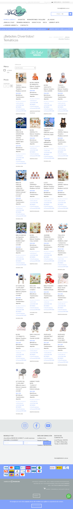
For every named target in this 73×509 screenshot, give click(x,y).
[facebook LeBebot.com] (36, 425)
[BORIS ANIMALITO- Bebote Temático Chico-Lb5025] (35, 123)
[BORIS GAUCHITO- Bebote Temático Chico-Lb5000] (49, 78)
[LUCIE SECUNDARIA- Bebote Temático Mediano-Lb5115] (49, 175)
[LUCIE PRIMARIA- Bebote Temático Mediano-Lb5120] (35, 175)
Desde (5, 83)
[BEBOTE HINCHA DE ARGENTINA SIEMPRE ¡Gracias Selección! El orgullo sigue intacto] (21, 123)
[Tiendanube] (12, 482)
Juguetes (21, 19)
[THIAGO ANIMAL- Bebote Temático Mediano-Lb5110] (21, 78)
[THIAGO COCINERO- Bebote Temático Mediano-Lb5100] (63, 78)
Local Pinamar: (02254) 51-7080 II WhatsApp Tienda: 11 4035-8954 (61, 442)
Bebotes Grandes (34, 361)
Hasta (8, 83)
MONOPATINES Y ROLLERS (36, 19)
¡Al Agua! (51, 19)
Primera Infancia (23, 22)
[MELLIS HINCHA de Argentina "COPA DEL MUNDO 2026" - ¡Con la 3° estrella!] (21, 228)
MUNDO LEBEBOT (10, 19)
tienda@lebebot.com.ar (63, 8)
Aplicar (11, 85)
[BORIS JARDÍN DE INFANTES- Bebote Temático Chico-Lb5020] (35, 77)
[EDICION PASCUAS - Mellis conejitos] (35, 278)
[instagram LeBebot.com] (24, 425)
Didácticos (36, 22)
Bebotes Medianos (20, 113)
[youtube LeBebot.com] (48, 425)
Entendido (36, 506)
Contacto (24, 25)
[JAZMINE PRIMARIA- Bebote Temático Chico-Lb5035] (49, 228)
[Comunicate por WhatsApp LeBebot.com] (68, 496)
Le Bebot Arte (41, 438)
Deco (45, 22)
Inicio (50, 37)
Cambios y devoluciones (44, 445)
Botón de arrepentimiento (60, 485)
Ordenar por (18, 64)
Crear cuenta (57, 1)
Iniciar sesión (65, 1)
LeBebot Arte (54, 22)
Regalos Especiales (43, 440)
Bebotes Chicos (47, 113)
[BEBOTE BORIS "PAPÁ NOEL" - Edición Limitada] (49, 278)
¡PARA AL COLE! (9, 22)
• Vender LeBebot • (11, 25)
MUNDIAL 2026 (19, 166)
